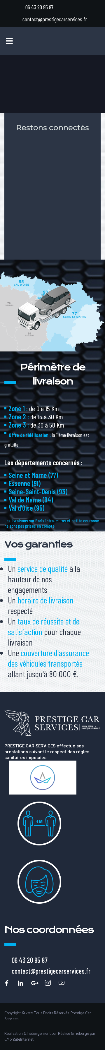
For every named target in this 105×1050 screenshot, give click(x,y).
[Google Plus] (33, 982)
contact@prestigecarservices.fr (54, 19)
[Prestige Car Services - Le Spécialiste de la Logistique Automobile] (6, 982)
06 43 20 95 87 (39, 7)
